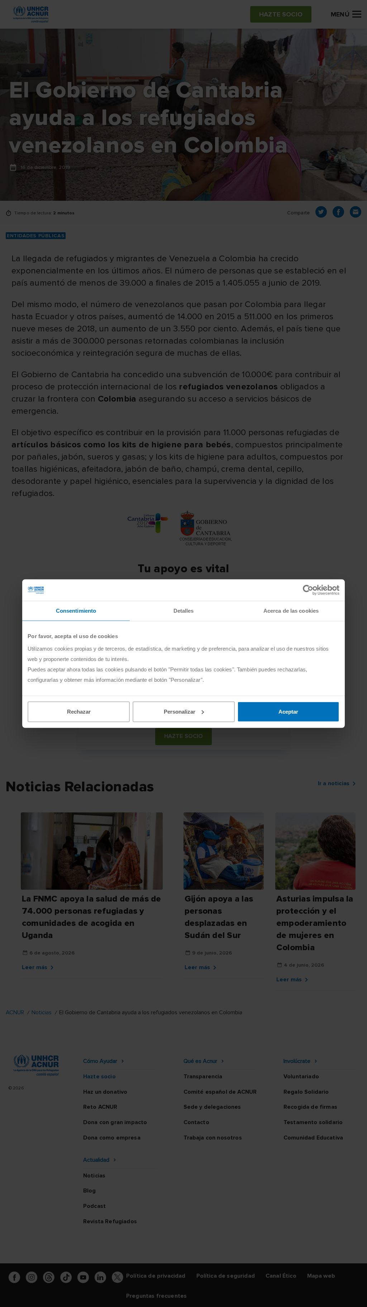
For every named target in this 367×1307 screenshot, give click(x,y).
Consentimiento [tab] (76, 611)
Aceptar (288, 711)
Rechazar (79, 711)
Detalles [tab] (183, 611)
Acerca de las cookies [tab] (291, 611)
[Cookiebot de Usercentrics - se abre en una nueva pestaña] (308, 590)
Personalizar (179, 711)
